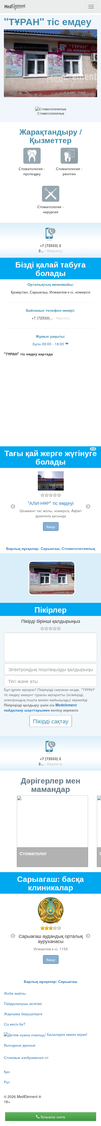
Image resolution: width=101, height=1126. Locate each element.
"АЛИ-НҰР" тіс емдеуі (51, 503)
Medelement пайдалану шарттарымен (40, 707)
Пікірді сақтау (50, 721)
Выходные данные (19, 1045)
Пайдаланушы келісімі (23, 1003)
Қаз (7, 1071)
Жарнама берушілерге (23, 1013)
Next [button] (88, 506)
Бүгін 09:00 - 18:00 (49, 343)
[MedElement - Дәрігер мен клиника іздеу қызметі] (14, 6)
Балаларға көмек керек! (66, 1034)
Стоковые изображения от (26, 1057)
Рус (7, 1081)
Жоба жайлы (15, 993)
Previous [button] (13, 506)
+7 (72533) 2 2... (50, 248)
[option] (50, 506)
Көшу (50, 526)
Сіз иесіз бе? (14, 1024)
